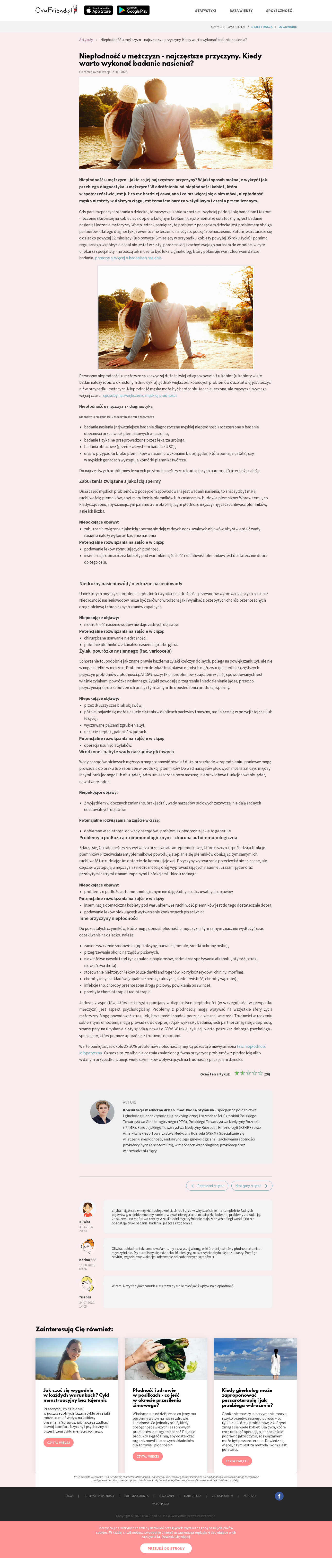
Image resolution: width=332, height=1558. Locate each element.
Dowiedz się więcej (175, 1536)
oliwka (84, 1222)
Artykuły (86, 39)
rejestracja (261, 27)
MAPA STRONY (192, 1496)
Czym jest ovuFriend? (228, 27)
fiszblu (85, 1297)
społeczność (279, 10)
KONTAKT (250, 1496)
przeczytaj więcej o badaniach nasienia (128, 258)
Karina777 (87, 1260)
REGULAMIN (166, 1496)
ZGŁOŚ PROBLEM (222, 1496)
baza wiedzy (241, 10)
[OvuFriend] (56, 13)
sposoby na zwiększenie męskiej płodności (139, 395)
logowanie (288, 27)
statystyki (205, 10)
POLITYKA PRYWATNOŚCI (99, 1496)
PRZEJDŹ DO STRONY (166, 1548)
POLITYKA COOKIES (136, 1496)
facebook (279, 1496)
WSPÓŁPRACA (160, 1504)
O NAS (69, 1496)
